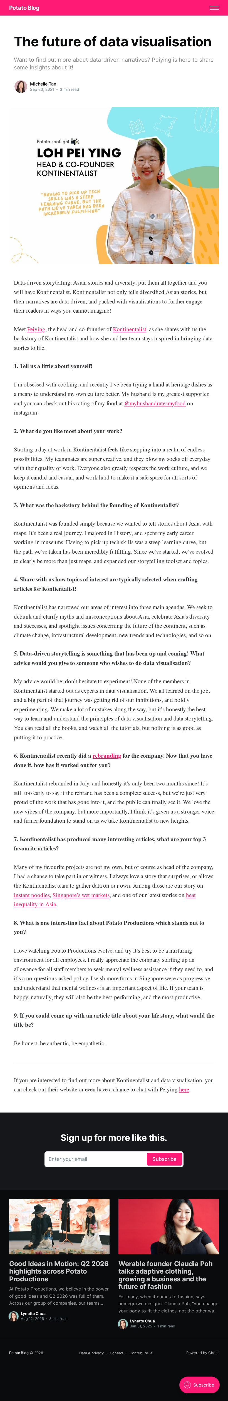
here (184, 1089)
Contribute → (141, 1353)
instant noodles (32, 895)
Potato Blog (24, 7)
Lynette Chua (33, 1313)
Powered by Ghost (202, 1352)
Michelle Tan (43, 84)
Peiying (36, 329)
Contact (116, 1353)
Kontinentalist (129, 329)
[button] (214, 7)
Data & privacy (91, 1353)
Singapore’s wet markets (81, 895)
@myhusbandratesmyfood (155, 403)
